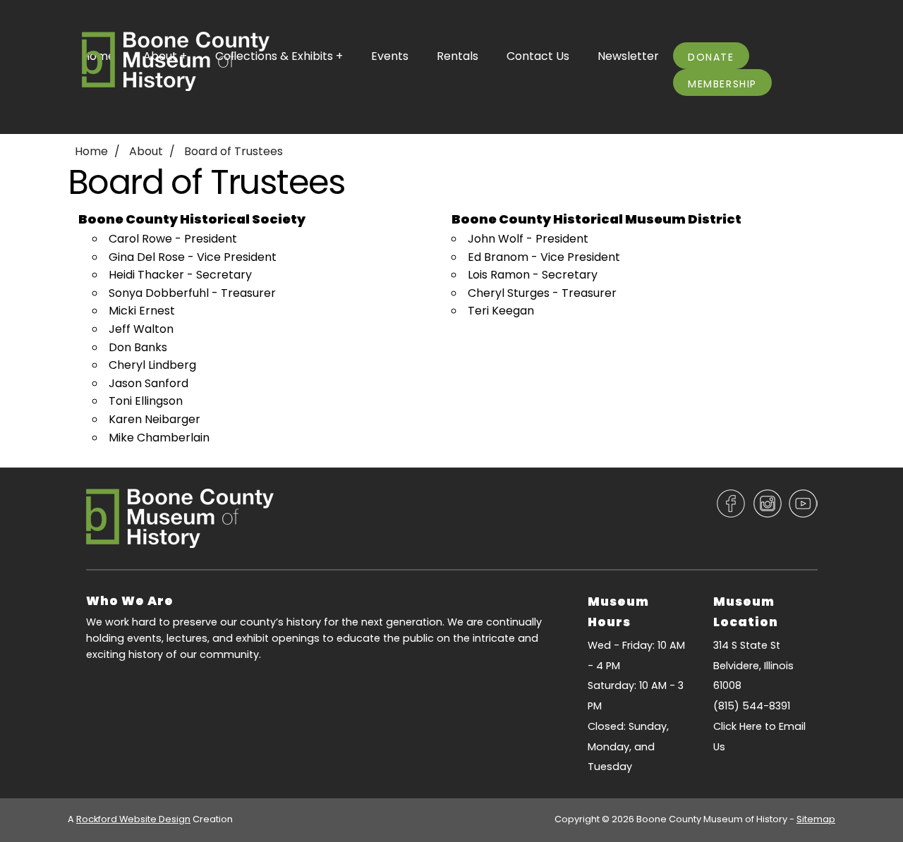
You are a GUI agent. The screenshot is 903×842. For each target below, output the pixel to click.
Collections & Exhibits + (279, 56)
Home (91, 151)
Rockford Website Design (133, 819)
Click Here (737, 726)
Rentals (457, 56)
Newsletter (628, 56)
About (146, 151)
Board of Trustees (233, 151)
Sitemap (815, 819)
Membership (722, 84)
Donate (711, 57)
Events (389, 56)
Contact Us (538, 56)
